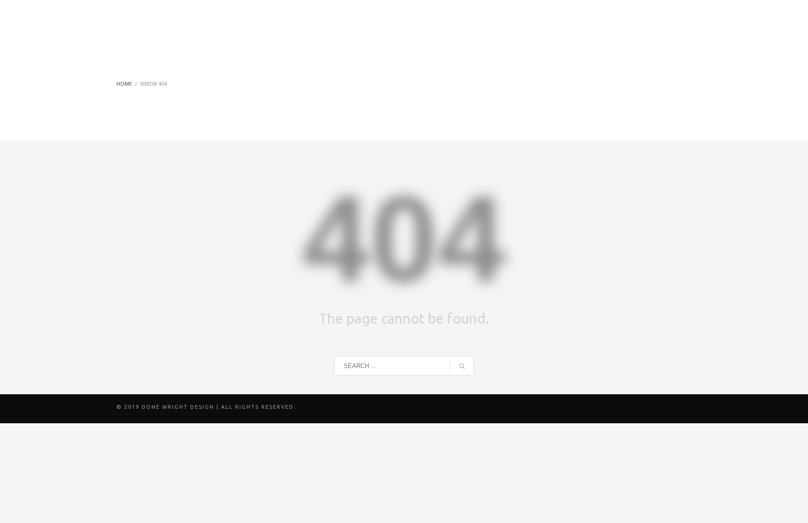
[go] (462, 366)
